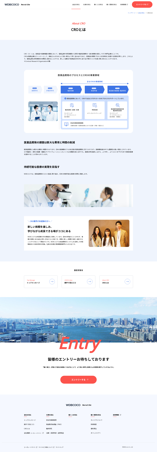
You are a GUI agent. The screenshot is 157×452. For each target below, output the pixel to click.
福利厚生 (94, 429)
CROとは (27, 429)
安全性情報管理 (51, 420)
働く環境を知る (111, 5)
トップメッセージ (30, 420)
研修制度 (94, 424)
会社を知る (76, 5)
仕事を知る (86, 5)
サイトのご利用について (46, 447)
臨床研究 (49, 429)
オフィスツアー (96, 433)
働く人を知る (98, 5)
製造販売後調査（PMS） (54, 424)
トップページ (131, 13)
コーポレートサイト (29, 447)
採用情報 (123, 5)
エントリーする (141, 4)
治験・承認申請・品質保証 (55, 433)
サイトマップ (59, 447)
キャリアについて (96, 420)
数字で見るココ (29, 424)
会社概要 (33, 433)
